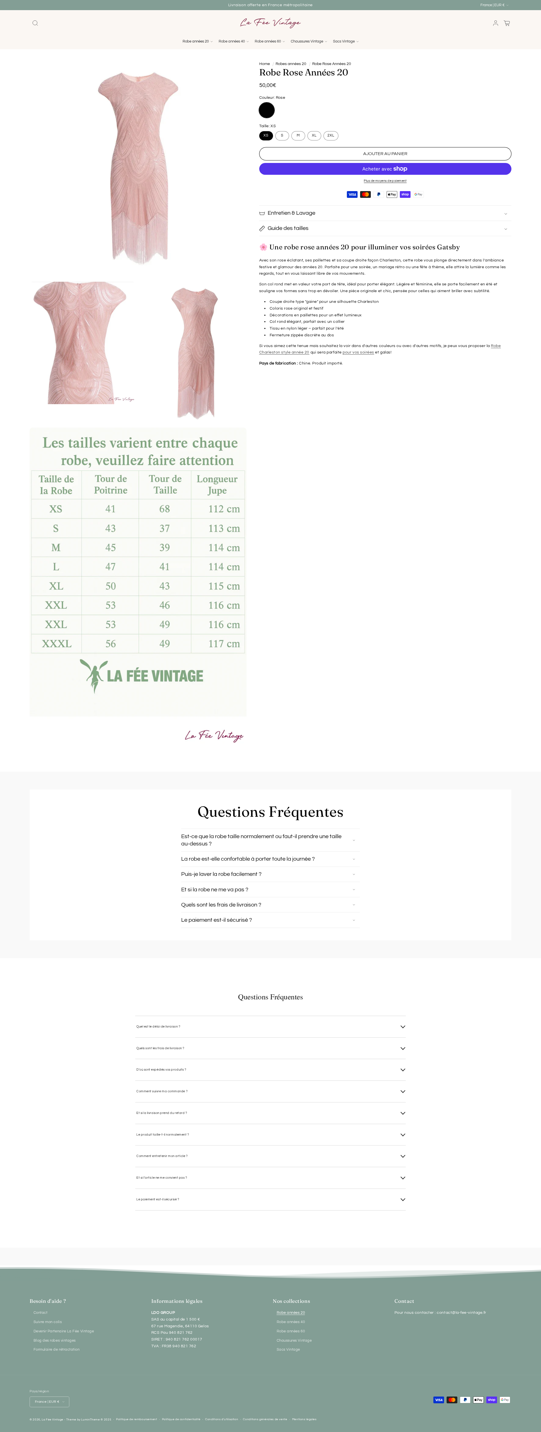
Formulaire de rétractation (57, 1350)
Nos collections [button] (291, 1301)
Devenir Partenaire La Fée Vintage (64, 1331)
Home (264, 64)
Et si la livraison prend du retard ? (161, 1113)
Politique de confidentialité (181, 1419)
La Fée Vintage (52, 1419)
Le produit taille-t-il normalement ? (162, 1134)
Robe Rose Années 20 (331, 64)
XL (314, 136)
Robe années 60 (291, 1331)
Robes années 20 (291, 64)
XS (266, 136)
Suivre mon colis (48, 1322)
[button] (35, 23)
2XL (330, 136)
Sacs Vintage (288, 1350)
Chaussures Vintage (294, 1340)
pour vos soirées (358, 352)
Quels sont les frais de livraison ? (160, 1048)
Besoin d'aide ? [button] (48, 1301)
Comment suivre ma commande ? (162, 1091)
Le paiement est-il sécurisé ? (157, 1199)
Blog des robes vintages (55, 1340)
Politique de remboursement (136, 1419)
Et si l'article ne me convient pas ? (161, 1177)
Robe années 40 (291, 1322)
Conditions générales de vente (265, 1419)
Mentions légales (304, 1419)
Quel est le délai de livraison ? (158, 1026)
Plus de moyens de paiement (385, 180)
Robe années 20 (291, 1313)
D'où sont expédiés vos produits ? (161, 1069)
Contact (41, 1313)
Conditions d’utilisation (221, 1419)
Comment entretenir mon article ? (162, 1156)
